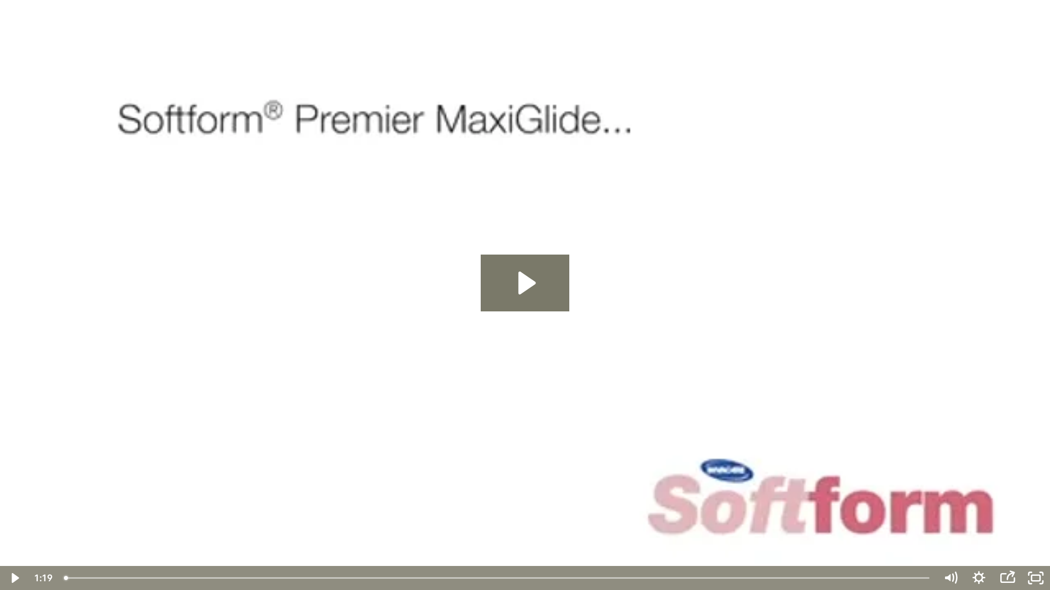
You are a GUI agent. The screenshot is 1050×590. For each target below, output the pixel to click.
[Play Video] (14, 578)
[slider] (497, 578)
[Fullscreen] (1036, 578)
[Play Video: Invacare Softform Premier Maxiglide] (525, 283)
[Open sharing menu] (1007, 578)
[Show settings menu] (979, 578)
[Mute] (950, 578)
